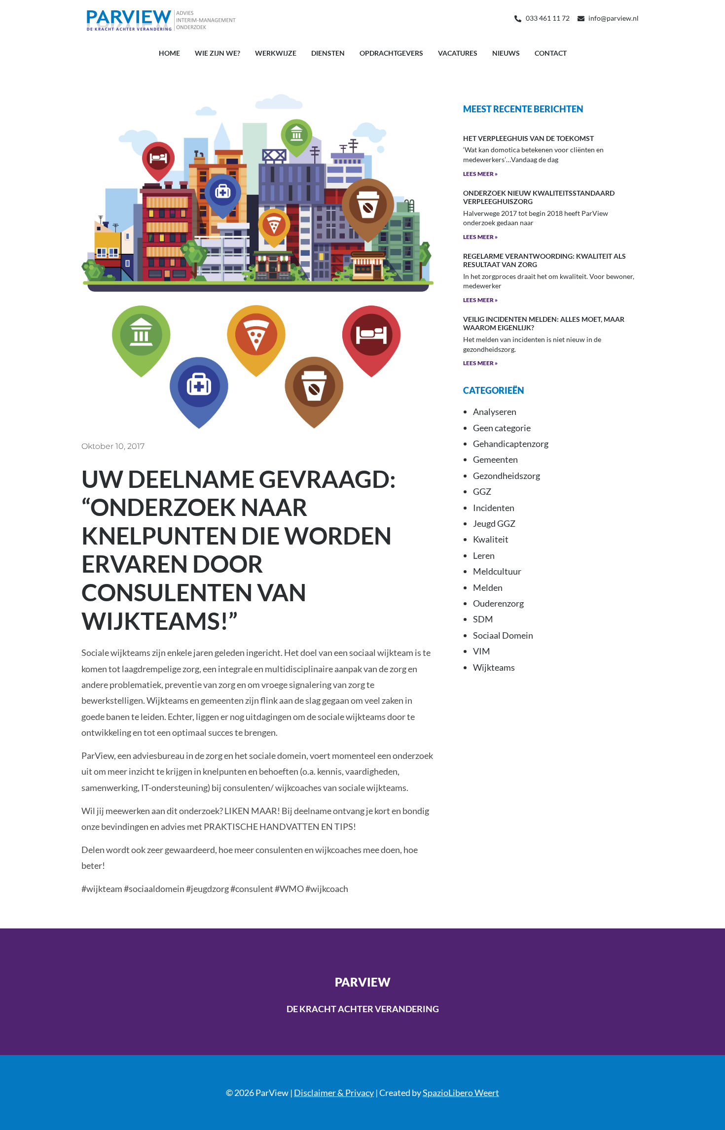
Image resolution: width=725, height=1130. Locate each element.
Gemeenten (495, 459)
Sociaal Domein (503, 635)
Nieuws (506, 53)
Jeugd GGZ (494, 523)
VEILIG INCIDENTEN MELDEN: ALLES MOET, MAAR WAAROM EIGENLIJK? (543, 323)
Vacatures (457, 53)
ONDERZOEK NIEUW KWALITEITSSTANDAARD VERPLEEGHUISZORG (539, 197)
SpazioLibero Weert (461, 1092)
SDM (483, 619)
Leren (484, 555)
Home (169, 53)
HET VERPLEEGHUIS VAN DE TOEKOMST (528, 138)
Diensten (328, 53)
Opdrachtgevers (391, 53)
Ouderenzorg (498, 603)
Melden (488, 587)
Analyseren (494, 411)
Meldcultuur (497, 571)
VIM (481, 651)
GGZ (482, 491)
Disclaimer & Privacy (334, 1092)
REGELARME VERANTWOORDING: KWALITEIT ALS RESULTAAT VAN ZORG (544, 260)
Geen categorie (502, 427)
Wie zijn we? (217, 53)
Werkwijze (275, 53)
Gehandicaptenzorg (510, 443)
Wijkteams (494, 667)
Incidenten (493, 507)
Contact (551, 53)
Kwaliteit (490, 539)
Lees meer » (480, 173)
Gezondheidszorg (506, 475)
